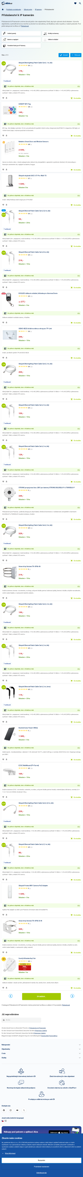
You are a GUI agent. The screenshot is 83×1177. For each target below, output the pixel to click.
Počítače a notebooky (13, 9)
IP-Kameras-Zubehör (41, 1030)
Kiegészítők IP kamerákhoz (49, 1036)
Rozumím (41, 1160)
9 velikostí (7, 81)
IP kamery (38, 9)
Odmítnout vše (41, 1173)
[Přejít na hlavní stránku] (7, 3)
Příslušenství (49, 9)
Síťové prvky (28, 9)
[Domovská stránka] (3, 9)
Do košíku (77, 98)
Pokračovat (25, 26)
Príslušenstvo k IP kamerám (37, 1028)
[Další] (72, 996)
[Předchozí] (11, 996)
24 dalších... (41, 996)
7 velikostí (7, 229)
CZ (6, 1121)
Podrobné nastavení (41, 1167)
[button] (41, 1044)
